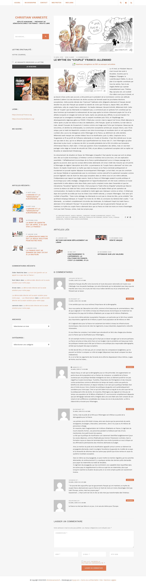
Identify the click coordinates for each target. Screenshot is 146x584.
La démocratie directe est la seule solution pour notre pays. (37, 238)
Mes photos (56, 2)
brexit (108, 215)
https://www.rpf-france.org (22, 115)
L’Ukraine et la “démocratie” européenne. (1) (33, 211)
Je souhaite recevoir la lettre (29, 62)
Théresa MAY (69, 219)
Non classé (69, 57)
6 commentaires (82, 57)
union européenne (81, 219)
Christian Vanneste (31, 17)
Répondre (130, 280)
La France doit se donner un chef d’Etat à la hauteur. (37, 252)
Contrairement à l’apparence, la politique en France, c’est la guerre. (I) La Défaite (78, 258)
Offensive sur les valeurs (110, 254)
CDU (113, 215)
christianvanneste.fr (53, 580)
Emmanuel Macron (78, 217)
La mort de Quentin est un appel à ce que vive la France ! (36, 225)
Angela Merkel (76, 215)
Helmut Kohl (108, 217)
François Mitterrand (94, 217)
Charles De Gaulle (63, 217)
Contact (43, 2)
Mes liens (69, 2)
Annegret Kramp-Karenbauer (94, 215)
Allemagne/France (63, 215)
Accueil (17, 2)
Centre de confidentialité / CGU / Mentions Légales (98, 580)
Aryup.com (75, 580)
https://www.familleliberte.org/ (23, 119)
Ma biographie (30, 2)
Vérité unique (115, 240)
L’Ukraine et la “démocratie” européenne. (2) (33, 197)
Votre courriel (19, 54)
